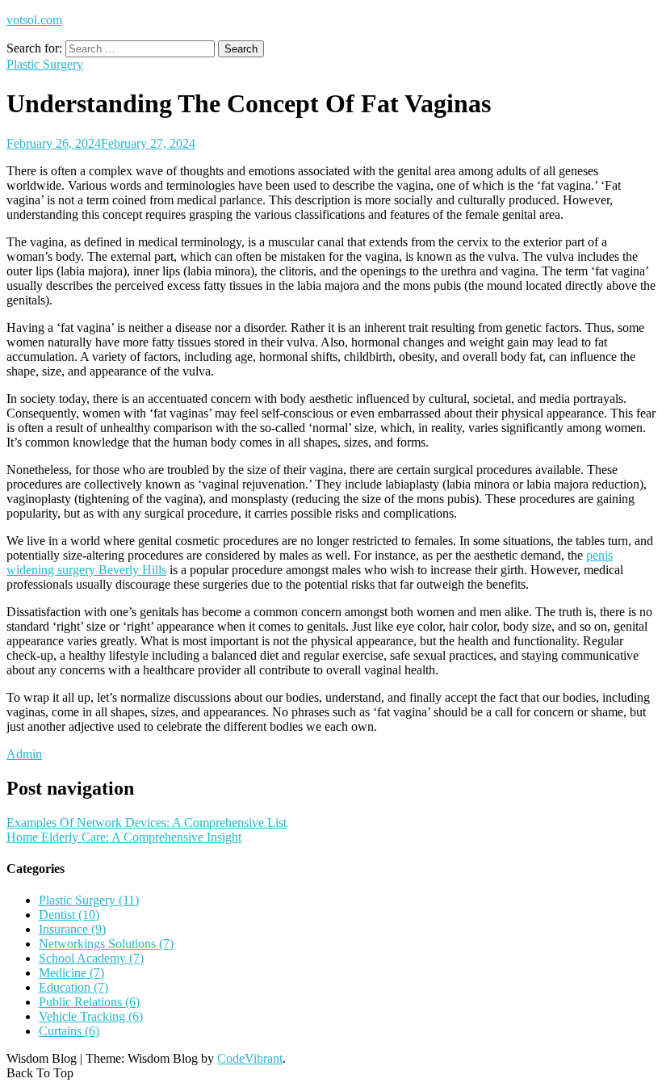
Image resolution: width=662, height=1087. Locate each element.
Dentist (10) (69, 914)
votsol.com (34, 20)
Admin (24, 754)
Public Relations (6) (89, 1002)
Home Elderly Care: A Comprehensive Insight (123, 837)
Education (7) (73, 987)
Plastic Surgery (44, 64)
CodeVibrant (250, 1058)
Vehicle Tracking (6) (91, 1016)
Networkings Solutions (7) (106, 944)
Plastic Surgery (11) (89, 900)
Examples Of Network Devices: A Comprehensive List (146, 822)
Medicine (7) (71, 973)
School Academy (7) (91, 958)
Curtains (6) (69, 1031)
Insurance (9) (72, 929)
